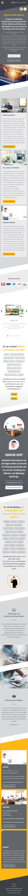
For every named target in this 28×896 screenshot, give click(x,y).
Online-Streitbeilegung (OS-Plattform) (14, 890)
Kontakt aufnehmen (9, 146)
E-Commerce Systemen (17, 195)
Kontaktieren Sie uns (14, 482)
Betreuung (16, 21)
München (13, 548)
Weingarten (15, 535)
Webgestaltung (8, 632)
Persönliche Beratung (14, 371)
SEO (24, 21)
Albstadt (20, 532)
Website (5, 115)
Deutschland (21, 548)
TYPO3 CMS (24, 36)
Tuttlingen (21, 538)
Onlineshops (20, 193)
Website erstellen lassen (14, 364)
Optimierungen (11, 127)
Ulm (14, 542)
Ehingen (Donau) (19, 528)
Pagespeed (19, 125)
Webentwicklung (12, 182)
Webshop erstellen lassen (14, 368)
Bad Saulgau (18, 525)
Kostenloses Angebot (14, 60)
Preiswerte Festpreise (10, 375)
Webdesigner (12, 230)
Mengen (14, 521)
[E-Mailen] (21, 9)
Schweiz (13, 552)
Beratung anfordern (14, 56)
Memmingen (20, 545)
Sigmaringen (9, 525)
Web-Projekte (17, 235)
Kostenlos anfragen (9, 254)
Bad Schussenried (8, 528)
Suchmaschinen (13, 39)
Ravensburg (14, 538)
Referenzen (14, 51)
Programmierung (7, 21)
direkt (23, 556)
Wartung (21, 136)
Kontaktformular (18, 381)
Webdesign (18, 19)
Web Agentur (18, 14)
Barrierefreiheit (23, 39)
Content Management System (13, 184)
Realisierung (23, 41)
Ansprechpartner (9, 222)
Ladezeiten (8, 38)
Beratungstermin (7, 855)
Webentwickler (6, 232)
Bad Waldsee (6, 535)
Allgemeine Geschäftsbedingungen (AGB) (14, 888)
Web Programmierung (14, 36)
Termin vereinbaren (9, 201)
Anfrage (8, 29)
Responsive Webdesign (17, 354)
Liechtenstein (21, 552)
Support (9, 136)
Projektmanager (18, 228)
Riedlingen (7, 521)
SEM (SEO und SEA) (9, 361)
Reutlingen (8, 542)
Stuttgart (6, 548)
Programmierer (15, 714)
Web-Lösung (20, 710)
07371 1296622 (6, 770)
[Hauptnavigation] (2, 2)
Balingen (6, 538)
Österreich (6, 552)
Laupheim (22, 535)
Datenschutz (14, 886)
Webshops (20, 24)
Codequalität (6, 125)
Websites (10, 24)
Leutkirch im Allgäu (9, 545)
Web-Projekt (20, 719)
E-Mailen (14, 398)
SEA (3, 24)
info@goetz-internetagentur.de (11, 773)
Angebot (21, 375)
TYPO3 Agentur (20, 361)
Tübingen (20, 542)
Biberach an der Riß (11, 532)
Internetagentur (19, 2)
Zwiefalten (21, 521)
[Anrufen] (25, 9)
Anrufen (14, 394)
